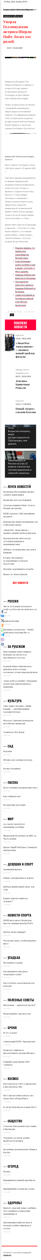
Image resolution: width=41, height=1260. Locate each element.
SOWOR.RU (7, 1255)
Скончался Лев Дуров (13, 732)
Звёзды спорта (22, 370)
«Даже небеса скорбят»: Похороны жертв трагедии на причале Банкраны (20, 684)
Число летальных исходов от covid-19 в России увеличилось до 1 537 (20, 609)
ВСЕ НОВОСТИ (20, 583)
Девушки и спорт (20, 864)
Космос (13, 1078)
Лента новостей (19, 486)
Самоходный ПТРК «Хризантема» (19, 1041)
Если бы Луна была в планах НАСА (20, 1107)
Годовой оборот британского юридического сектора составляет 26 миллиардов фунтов (20, 669)
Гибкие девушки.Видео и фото (18, 878)
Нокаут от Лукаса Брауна (15, 574)
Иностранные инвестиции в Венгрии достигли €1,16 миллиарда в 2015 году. (17, 654)
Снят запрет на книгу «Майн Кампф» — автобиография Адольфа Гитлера (17, 709)
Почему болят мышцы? (14, 932)
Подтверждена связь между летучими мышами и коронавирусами (17, 541)
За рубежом (16, 646)
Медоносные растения (14, 805)
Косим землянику (12, 768)
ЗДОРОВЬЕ (15, 1202)
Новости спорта (19, 915)
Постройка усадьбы (13, 962)
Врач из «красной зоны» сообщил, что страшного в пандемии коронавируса (20, 1211)
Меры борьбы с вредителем (17, 1013)
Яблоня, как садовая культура (17, 760)
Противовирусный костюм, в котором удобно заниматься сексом (17, 1225)
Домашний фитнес (12, 869)
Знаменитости (9, 16)
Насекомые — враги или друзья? (19, 1005)
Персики (7, 751)
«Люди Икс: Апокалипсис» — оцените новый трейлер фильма (25, 349)
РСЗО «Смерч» (10, 1033)
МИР (11, 819)
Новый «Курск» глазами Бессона (26, 410)
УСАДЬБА (14, 957)
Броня (12, 1027)
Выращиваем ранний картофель (19, 1180)
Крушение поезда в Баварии (17, 500)
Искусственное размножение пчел (20, 787)
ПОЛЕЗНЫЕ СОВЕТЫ (21, 1000)
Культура (19, 16)
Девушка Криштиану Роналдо (23, 384)
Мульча (6, 1171)
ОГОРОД (13, 1166)
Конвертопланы (11, 621)
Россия (13, 601)
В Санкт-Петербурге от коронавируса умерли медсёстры (15, 560)
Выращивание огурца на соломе (19, 1188)
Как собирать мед (12, 796)
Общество (15, 1121)
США (11, 315)
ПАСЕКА (13, 782)
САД (10, 746)
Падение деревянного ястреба (18, 569)
